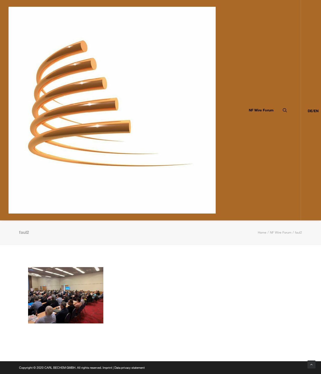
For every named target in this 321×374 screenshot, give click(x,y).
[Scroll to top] (311, 364)
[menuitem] (259, 110)
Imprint (107, 367)
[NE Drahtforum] (112, 110)
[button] (292, 110)
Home (262, 232)
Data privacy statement (129, 367)
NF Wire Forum (261, 110)
